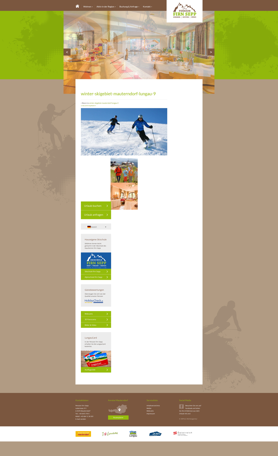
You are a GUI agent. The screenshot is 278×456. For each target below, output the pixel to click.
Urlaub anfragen (93, 214)
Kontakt (147, 6)
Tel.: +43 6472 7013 (82, 414)
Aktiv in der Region (106, 6)
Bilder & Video (90, 325)
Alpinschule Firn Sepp (93, 277)
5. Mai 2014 (84, 106)
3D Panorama (90, 319)
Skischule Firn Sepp (92, 271)
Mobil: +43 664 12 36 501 (84, 416)
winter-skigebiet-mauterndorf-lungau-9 (103, 103)
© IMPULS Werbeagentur (188, 419)
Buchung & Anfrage (128, 6)
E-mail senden (80, 419)
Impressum (151, 414)
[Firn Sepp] (77, 6)
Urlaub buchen (92, 206)
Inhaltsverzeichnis (153, 406)
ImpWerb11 (92, 106)
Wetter (149, 408)
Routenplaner (118, 417)
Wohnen (87, 6)
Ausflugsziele (90, 370)
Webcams (89, 314)
